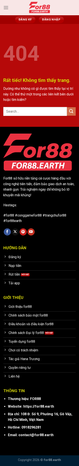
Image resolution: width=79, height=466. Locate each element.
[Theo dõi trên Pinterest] (23, 232)
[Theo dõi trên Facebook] (7, 232)
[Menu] (6, 7)
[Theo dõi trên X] (15, 232)
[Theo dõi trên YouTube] (31, 232)
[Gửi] (71, 111)
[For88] (39, 7)
